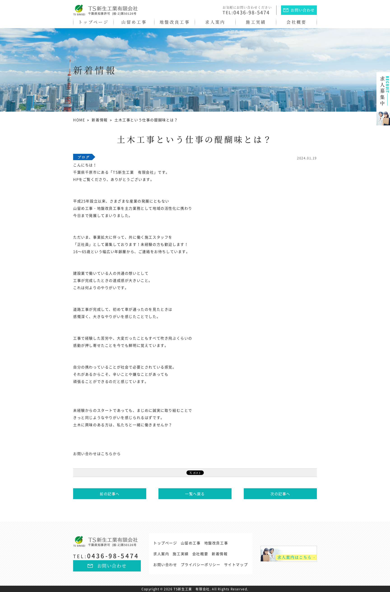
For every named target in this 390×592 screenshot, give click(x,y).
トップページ (93, 22)
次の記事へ (280, 493)
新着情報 (99, 119)
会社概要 (296, 22)
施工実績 (256, 22)
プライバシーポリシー (201, 564)
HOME (79, 119)
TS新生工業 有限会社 (192, 589)
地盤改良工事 (175, 22)
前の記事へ (110, 493)
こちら (107, 453)
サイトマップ (236, 564)
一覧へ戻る (195, 493)
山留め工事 (134, 22)
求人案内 (215, 22)
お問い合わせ (303, 10)
